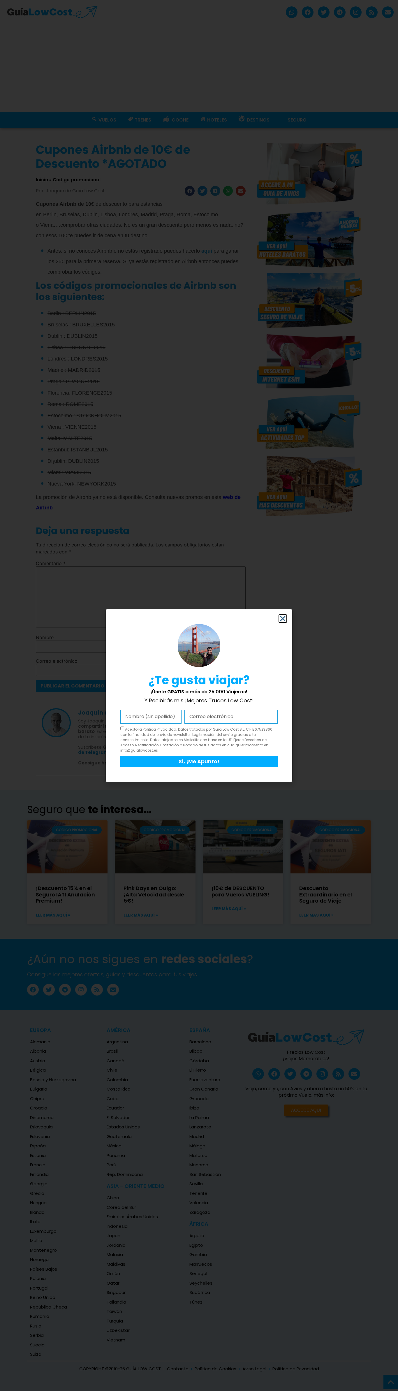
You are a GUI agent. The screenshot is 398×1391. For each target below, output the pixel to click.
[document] (199, 695)
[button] (282, 618)
